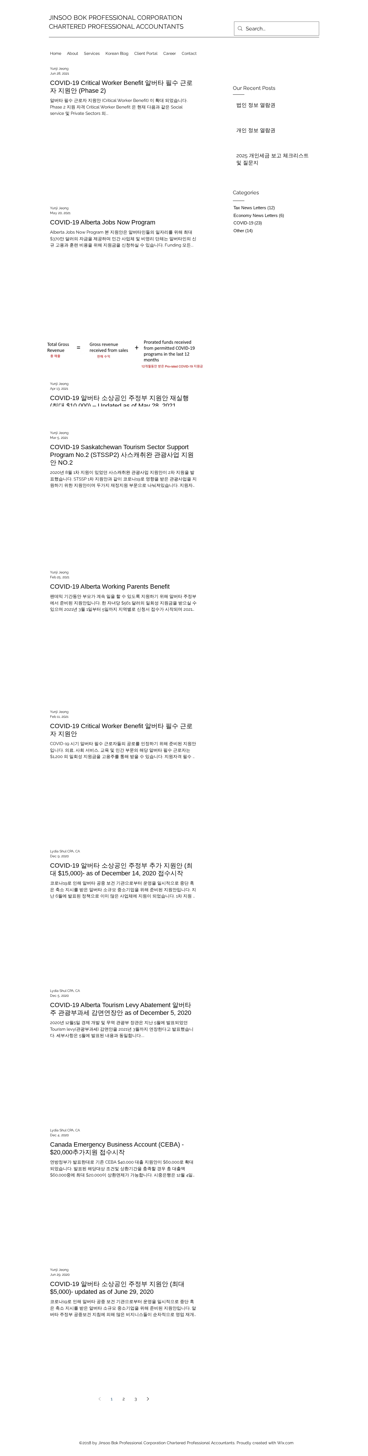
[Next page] (148, 1399)
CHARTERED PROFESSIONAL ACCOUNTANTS (116, 26)
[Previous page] (99, 1399)
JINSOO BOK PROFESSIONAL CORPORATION (115, 17)
